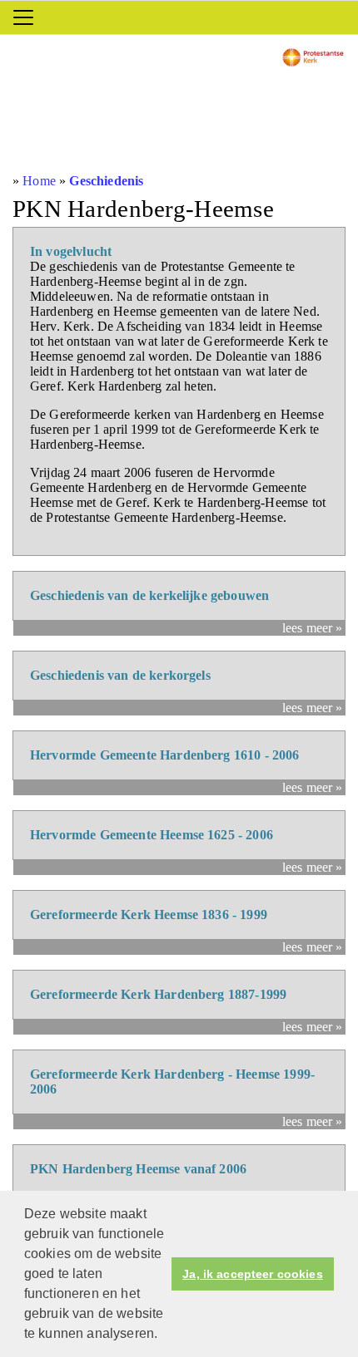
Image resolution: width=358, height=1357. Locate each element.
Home (39, 181)
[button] (163, 1335)
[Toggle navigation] (23, 17)
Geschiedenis (106, 181)
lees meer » (312, 628)
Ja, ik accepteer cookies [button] (252, 1274)
